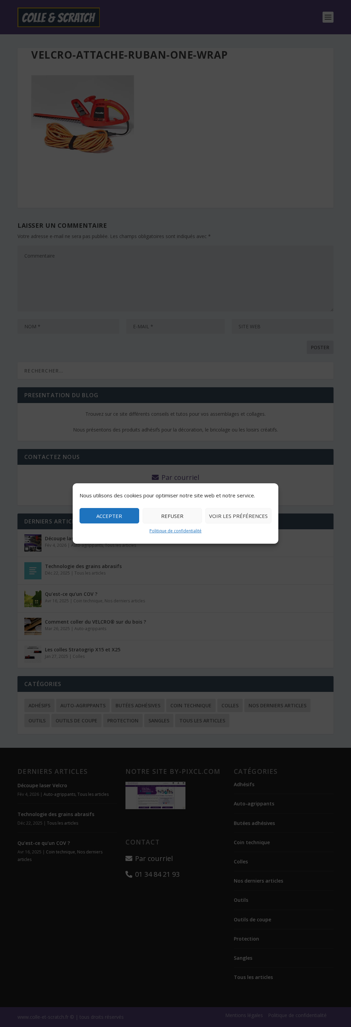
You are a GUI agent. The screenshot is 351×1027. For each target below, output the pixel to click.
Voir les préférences (238, 515)
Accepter (109, 515)
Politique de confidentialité (175, 531)
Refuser (172, 515)
